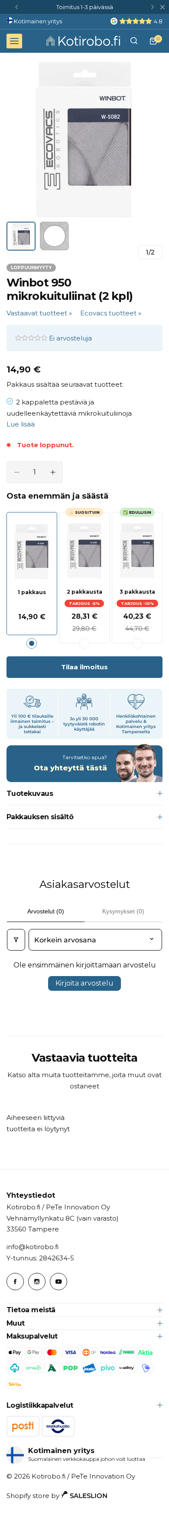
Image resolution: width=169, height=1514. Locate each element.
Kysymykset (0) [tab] (123, 911)
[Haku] (133, 41)
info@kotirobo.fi (32, 1247)
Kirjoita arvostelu (84, 983)
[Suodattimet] (16, 940)
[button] (16, 6)
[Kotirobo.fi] (83, 40)
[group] (84, 139)
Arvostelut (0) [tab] (45, 911)
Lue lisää (20, 424)
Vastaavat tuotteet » (39, 313)
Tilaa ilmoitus (84, 667)
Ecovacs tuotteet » (110, 313)
